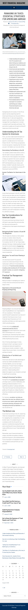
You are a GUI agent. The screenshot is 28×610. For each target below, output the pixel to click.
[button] (14, 8)
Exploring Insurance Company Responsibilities (11, 510)
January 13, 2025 (8, 514)
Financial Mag (21, 21)
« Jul (3, 587)
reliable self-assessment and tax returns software (10, 328)
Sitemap (14, 607)
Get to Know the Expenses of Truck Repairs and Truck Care (12, 519)
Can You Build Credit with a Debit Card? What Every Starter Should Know (12, 492)
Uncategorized (10, 449)
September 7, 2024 (8, 522)
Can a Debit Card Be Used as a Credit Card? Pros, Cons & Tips (11, 502)
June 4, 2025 (7, 497)
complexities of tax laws (17, 379)
